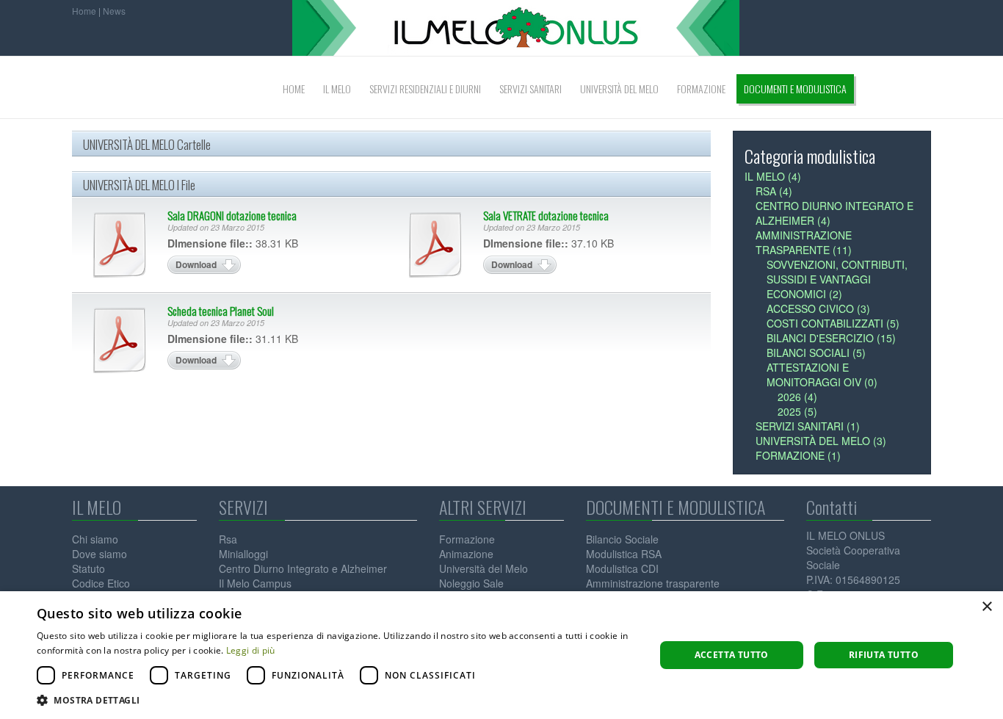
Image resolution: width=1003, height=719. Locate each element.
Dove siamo (99, 553)
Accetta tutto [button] (732, 654)
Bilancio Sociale (622, 539)
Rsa (228, 539)
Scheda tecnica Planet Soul (220, 311)
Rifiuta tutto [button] (884, 654)
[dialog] (501, 655)
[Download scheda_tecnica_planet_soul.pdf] (119, 340)
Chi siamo (95, 539)
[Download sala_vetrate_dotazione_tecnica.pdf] (435, 244)
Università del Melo (483, 568)
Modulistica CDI (622, 568)
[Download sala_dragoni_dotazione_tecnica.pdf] (119, 244)
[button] (336, 700)
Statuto (88, 568)
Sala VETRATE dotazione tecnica (546, 215)
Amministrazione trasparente (653, 583)
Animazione (466, 553)
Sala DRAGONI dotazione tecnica (232, 215)
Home (84, 10)
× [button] (986, 607)
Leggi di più (250, 650)
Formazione (467, 539)
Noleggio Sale (471, 583)
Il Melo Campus (255, 583)
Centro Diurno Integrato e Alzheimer (303, 568)
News (114, 10)
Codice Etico (101, 583)
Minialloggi (243, 553)
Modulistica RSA (624, 553)
